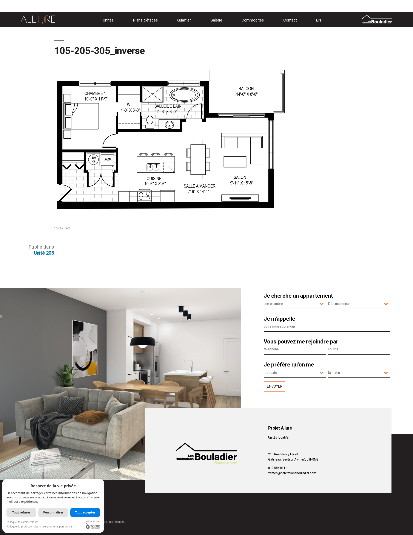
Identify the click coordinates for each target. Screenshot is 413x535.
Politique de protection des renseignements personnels (39, 526)
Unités (108, 20)
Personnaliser (53, 512)
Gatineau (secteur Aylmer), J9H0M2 (293, 459)
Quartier (184, 20)
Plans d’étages (145, 20)
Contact (290, 20)
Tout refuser (21, 512)
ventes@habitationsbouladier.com (292, 473)
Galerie (216, 20)
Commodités (253, 20)
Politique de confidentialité (22, 522)
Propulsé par (92, 521)
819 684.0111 (277, 468)
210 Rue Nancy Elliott (283, 454)
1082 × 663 (62, 228)
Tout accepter (85, 512)
